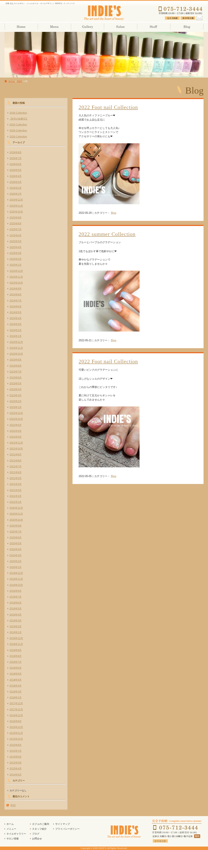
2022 (19, 81)
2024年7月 (16, 300)
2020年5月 (16, 543)
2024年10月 (16, 282)
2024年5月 (16, 312)
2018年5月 (16, 673)
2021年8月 (16, 460)
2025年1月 (16, 265)
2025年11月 (16, 205)
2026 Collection (18, 112)
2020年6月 (16, 537)
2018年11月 (16, 644)
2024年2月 (16, 330)
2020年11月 (16, 513)
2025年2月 (16, 259)
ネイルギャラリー (87, 27)
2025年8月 (16, 223)
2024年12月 (16, 271)
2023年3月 (16, 395)
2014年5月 (16, 774)
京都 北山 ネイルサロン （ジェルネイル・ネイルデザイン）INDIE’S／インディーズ (104, 12)
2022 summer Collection (107, 234)
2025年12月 (16, 199)
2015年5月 (16, 762)
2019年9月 (16, 591)
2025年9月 (16, 217)
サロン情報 (120, 27)
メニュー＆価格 (54, 27)
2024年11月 (16, 276)
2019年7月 (16, 596)
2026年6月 (16, 164)
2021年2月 (16, 496)
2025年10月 (16, 211)
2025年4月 (16, 247)
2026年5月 (16, 170)
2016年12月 (16, 715)
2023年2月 (16, 401)
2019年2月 (16, 626)
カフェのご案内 (40, 824)
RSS (13, 805)
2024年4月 (16, 318)
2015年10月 (16, 739)
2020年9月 (16, 525)
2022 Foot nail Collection (108, 107)
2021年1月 (16, 502)
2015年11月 (16, 733)
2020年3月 (16, 555)
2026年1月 (16, 193)
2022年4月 (16, 431)
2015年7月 (16, 751)
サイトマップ (62, 824)
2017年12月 (16, 703)
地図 (197, 836)
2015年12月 (16, 727)
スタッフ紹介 (153, 27)
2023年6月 (16, 377)
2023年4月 (16, 389)
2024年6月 (16, 306)
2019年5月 (16, 608)
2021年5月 (16, 478)
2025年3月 (16, 253)
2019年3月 (16, 620)
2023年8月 (16, 365)
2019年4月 (16, 614)
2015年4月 (16, 768)
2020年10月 (16, 519)
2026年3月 (16, 182)
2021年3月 (16, 490)
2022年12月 (16, 413)
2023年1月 (16, 407)
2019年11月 (16, 579)
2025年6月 (16, 235)
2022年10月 (16, 419)
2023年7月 (16, 371)
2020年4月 (16, 549)
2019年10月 (16, 585)
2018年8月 (16, 656)
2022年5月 (16, 425)
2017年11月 (16, 709)
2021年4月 (16, 484)
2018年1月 (16, 697)
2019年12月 (16, 573)
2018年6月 (16, 667)
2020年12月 (16, 508)
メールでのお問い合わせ (199, 17)
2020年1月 (16, 567)
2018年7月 (16, 662)
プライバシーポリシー (67, 828)
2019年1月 (16, 632)
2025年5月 (16, 241)
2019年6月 (16, 602)
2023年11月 (16, 348)
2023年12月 (16, 342)
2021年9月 (16, 454)
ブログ (186, 27)
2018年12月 (16, 638)
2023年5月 (16, 383)
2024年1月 (16, 336)
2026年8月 (16, 152)
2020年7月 (16, 531)
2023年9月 (16, 359)
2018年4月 (16, 679)
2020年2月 (16, 561)
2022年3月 (16, 436)
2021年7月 (16, 466)
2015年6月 (16, 756)
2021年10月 (16, 448)
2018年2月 (16, 691)
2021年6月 (16, 472)
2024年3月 (16, 324)
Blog (113, 212)
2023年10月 (16, 353)
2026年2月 (16, 188)
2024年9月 (16, 288)
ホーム (21, 27)
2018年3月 (16, 685)
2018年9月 (16, 650)
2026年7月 (16, 158)
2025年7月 (16, 229)
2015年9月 (16, 745)
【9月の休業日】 (19, 118)
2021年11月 (16, 442)
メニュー (11, 828)
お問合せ (37, 838)
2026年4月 (16, 176)
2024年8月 (16, 294)
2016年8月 (16, 721)
